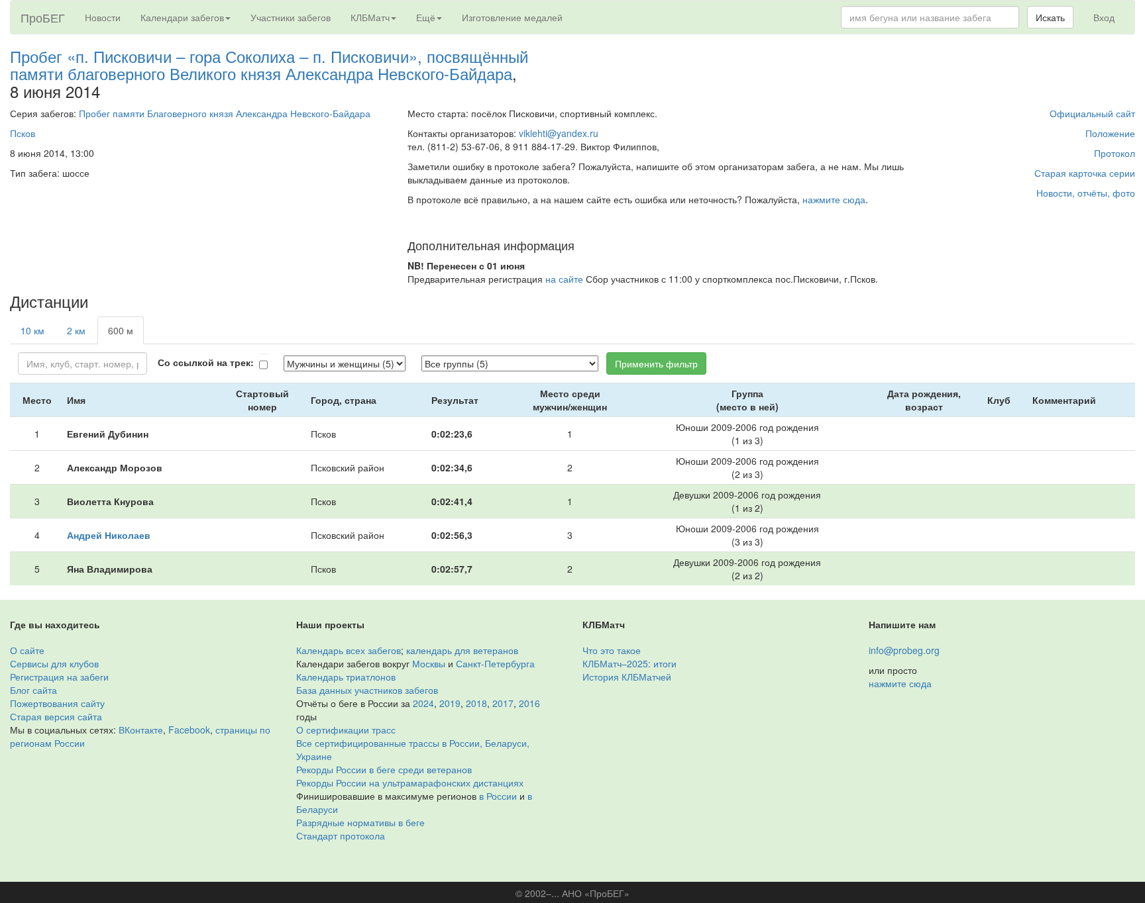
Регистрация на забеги (59, 676)
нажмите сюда (833, 199)
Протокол (1114, 153)
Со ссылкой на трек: (206, 362)
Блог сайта (33, 689)
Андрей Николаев (108, 535)
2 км (76, 330)
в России (498, 795)
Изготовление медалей (512, 17)
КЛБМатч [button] (370, 17)
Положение (1110, 133)
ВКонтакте (141, 729)
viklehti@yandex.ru (558, 133)
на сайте (564, 278)
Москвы (428, 663)
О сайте (27, 650)
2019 (450, 703)
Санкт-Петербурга (495, 663)
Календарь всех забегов (348, 650)
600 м (120, 330)
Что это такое (611, 650)
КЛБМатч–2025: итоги (629, 663)
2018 (476, 703)
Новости (103, 17)
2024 (423, 703)
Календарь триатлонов (346, 676)
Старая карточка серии (1084, 172)
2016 (529, 703)
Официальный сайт (1092, 113)
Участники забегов (290, 17)
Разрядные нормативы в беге (360, 822)
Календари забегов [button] (182, 17)
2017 (503, 703)
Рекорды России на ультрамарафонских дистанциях (409, 782)
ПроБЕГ (43, 17)
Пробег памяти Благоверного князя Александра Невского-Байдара (224, 113)
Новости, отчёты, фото (1085, 192)
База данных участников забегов (367, 689)
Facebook (189, 729)
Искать (1050, 17)
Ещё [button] (425, 17)
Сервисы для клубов (54, 663)
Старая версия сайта (56, 716)
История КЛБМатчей (626, 676)
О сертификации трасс (346, 729)
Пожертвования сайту (57, 703)
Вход (1104, 17)
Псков (22, 133)
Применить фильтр (656, 363)
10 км (32, 330)
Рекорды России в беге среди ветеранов (384, 769)
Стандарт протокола (340, 835)
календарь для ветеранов (462, 650)
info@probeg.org (904, 650)
